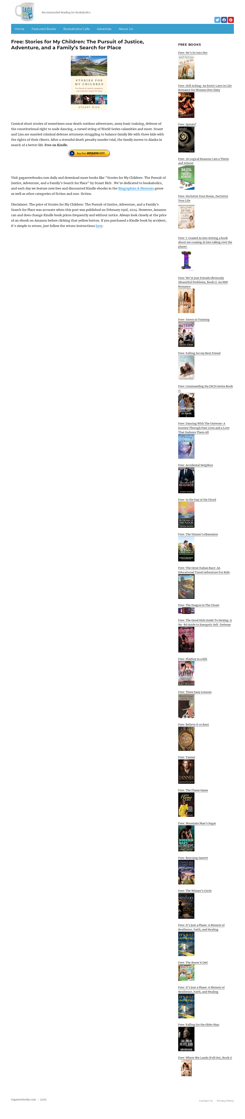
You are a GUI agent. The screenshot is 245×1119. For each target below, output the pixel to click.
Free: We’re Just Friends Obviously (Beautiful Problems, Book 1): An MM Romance (203, 282)
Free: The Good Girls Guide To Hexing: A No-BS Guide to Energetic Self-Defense (205, 622)
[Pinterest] (231, 20)
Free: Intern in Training (194, 319)
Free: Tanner (186, 757)
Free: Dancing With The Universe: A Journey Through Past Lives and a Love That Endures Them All (203, 428)
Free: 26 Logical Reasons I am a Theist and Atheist (203, 161)
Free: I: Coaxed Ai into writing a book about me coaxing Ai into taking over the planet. (205, 242)
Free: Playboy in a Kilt (192, 659)
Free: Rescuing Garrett (193, 858)
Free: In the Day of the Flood (197, 499)
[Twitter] (217, 20)
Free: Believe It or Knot (193, 724)
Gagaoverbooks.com (23, 1099)
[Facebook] (224, 20)
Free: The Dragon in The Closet (198, 605)
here (99, 226)
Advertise (104, 29)
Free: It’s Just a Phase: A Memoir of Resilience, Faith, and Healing (201, 927)
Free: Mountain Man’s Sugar (197, 823)
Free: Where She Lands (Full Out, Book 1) (205, 1057)
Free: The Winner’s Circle (195, 890)
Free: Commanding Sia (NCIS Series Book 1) (205, 388)
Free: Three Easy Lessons (195, 692)
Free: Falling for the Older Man (198, 1024)
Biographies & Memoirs (136, 188)
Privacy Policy (225, 1100)
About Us (126, 29)
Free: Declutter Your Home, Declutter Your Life (203, 198)
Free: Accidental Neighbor (195, 465)
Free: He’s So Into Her (192, 52)
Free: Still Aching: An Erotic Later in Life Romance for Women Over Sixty (205, 88)
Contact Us (205, 1100)
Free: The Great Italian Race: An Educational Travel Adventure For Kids (204, 570)
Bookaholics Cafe (76, 29)
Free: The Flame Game (193, 790)
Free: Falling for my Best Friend (199, 353)
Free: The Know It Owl (193, 962)
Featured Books (44, 29)
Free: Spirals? (187, 124)
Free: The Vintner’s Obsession (198, 534)
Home (19, 29)
